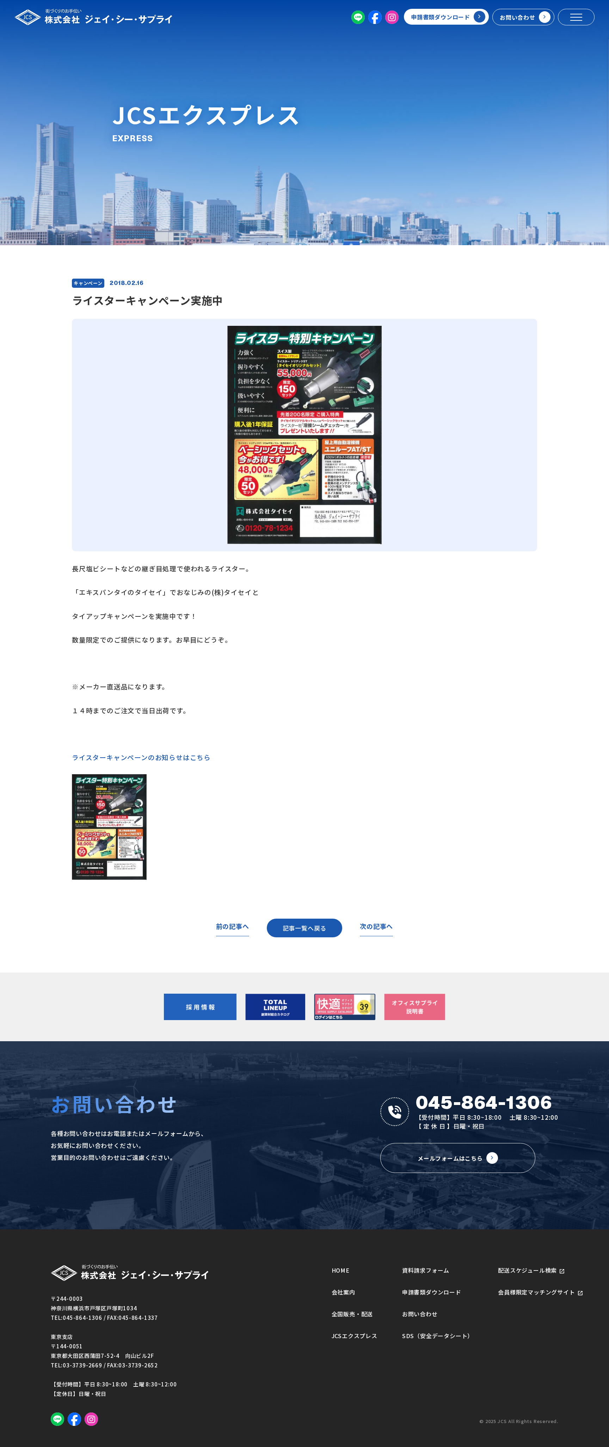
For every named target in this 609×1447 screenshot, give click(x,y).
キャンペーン (88, 283)
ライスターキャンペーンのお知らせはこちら (141, 757)
